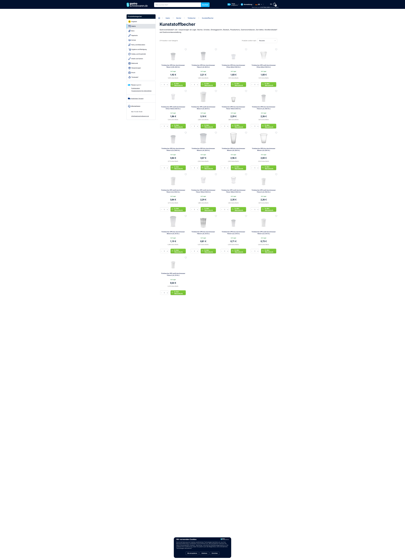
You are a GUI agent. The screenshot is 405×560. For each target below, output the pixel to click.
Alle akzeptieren (192, 553)
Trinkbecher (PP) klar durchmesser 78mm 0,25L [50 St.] (173, 66)
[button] (258, 4)
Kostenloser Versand (137, 98)
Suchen (205, 5)
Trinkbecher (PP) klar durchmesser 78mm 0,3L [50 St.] (203, 66)
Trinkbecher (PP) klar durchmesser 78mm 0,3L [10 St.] (203, 232)
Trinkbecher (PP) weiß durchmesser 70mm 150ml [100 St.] (203, 191)
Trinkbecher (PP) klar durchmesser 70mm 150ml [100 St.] (233, 108)
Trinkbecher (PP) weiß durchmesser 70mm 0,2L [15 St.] (173, 274)
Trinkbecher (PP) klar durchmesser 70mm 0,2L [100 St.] (263, 108)
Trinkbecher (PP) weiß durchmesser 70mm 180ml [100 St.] (233, 191)
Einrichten (215, 553)
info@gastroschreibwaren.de (140, 116)
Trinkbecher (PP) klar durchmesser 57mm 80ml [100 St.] (233, 66)
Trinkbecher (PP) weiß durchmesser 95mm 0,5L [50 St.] (203, 108)
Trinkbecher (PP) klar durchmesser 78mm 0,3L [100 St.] (173, 149)
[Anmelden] (185, 49)
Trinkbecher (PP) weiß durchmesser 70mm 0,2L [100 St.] (264, 191)
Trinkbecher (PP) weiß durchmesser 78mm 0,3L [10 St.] (264, 232)
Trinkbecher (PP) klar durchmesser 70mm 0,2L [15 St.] (233, 232)
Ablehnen (204, 553)
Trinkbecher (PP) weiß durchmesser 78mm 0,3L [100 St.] (173, 191)
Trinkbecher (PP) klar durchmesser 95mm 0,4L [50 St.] (203, 149)
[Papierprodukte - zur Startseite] (138, 4)
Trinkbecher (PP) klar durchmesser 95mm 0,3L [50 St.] (263, 149)
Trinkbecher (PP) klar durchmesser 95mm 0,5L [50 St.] (233, 149)
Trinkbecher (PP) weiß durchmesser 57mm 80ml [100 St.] (264, 66)
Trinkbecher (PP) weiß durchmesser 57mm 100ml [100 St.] (173, 108)
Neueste (262, 40)
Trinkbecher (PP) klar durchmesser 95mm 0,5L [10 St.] (173, 232)
